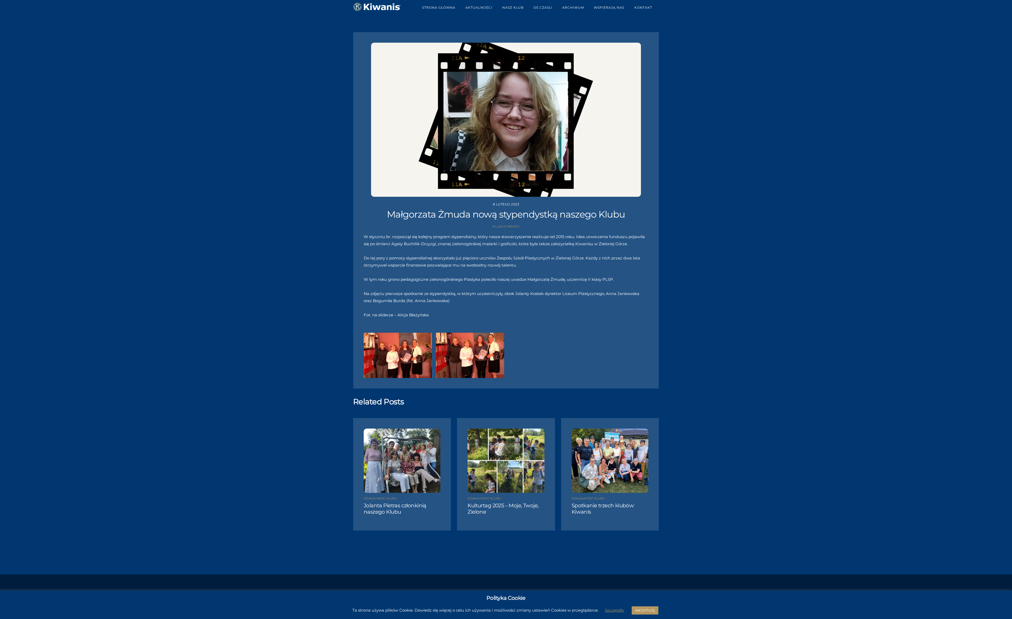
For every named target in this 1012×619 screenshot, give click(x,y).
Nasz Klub (513, 7)
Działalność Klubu (380, 498)
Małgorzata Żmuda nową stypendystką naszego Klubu (506, 214)
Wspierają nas (609, 7)
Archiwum (573, 7)
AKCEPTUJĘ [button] (645, 610)
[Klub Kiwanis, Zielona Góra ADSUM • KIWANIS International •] (377, 9)
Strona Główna (438, 7)
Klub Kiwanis (506, 226)
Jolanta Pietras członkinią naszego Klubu (395, 508)
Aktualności (478, 7)
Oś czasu (542, 7)
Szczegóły (614, 610)
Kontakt (643, 7)
